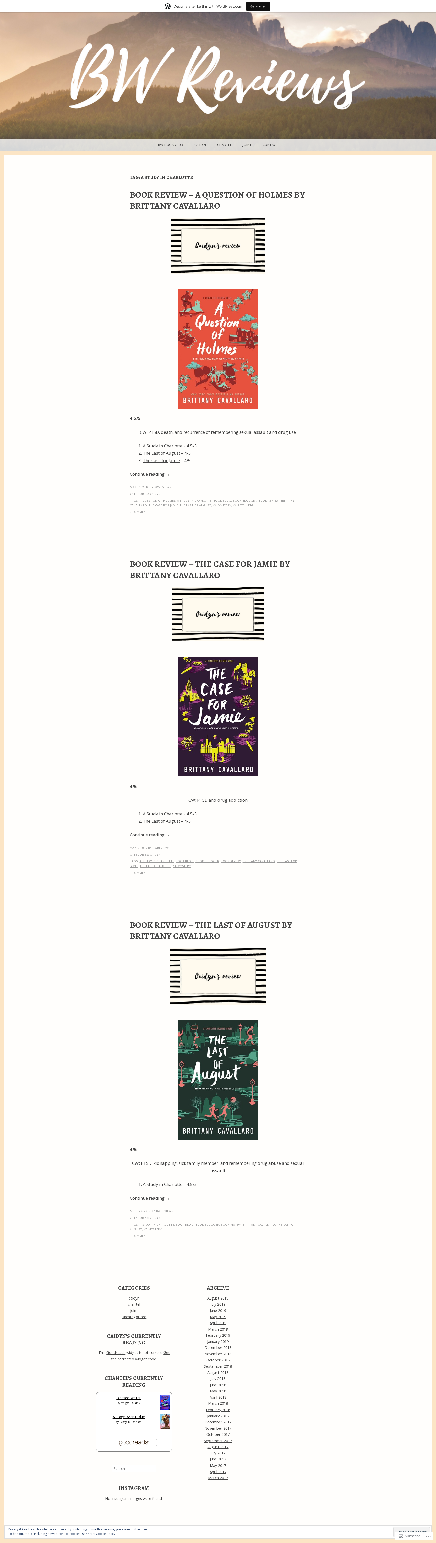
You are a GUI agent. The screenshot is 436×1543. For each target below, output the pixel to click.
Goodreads (115, 1352)
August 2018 (217, 1372)
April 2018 (218, 1397)
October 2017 (218, 1434)
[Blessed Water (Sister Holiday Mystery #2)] (165, 1408)
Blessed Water (128, 1397)
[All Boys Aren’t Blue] (165, 1427)
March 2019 (218, 1329)
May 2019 (218, 1316)
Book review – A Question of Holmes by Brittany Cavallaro (217, 200)
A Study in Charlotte (162, 446)
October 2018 (218, 1360)
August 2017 (217, 1446)
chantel (224, 144)
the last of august (195, 505)
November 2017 (217, 1428)
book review (268, 500)
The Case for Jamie (161, 460)
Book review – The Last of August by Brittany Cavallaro (211, 930)
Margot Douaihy (130, 1403)
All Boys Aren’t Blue (129, 1416)
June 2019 (218, 1310)
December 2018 (218, 1347)
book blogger (245, 500)
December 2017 (218, 1422)
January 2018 (218, 1416)
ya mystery (222, 505)
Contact (270, 144)
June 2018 (218, 1385)
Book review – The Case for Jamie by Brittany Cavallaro (210, 569)
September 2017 (218, 1440)
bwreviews (162, 487)
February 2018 (218, 1409)
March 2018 (218, 1403)
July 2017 (218, 1453)
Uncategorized (134, 1316)
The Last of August (161, 453)
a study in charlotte (194, 500)
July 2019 (218, 1304)
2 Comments (139, 512)
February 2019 (218, 1335)
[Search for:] (134, 1468)
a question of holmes (157, 500)
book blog (222, 500)
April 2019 (218, 1322)
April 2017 (218, 1471)
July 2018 (218, 1378)
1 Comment (139, 873)
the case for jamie (163, 505)
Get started (258, 6)
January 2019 (218, 1341)
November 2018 (217, 1353)
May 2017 (218, 1465)
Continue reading (150, 474)
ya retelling (243, 505)
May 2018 (218, 1391)
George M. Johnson (130, 1422)
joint (247, 144)
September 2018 (218, 1366)
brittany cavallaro (259, 861)
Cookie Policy (105, 1534)
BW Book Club (170, 144)
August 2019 (217, 1298)
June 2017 (218, 1459)
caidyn (200, 144)
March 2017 (218, 1477)
